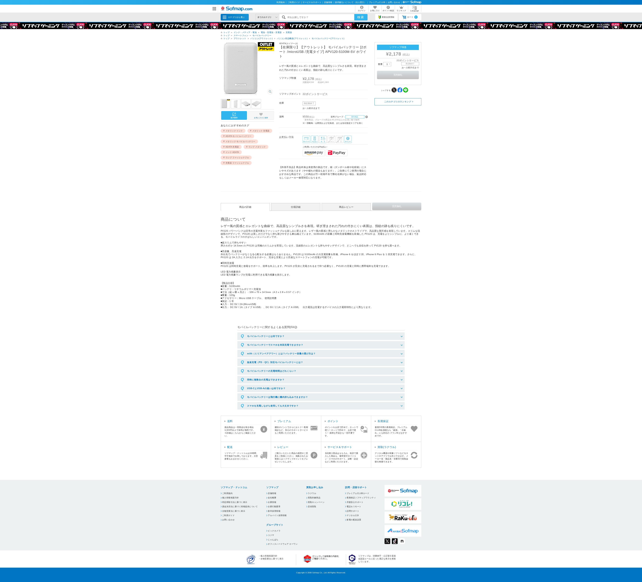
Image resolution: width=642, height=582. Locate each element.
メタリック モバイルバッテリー (240, 141)
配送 (230, 447)
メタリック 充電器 (261, 131)
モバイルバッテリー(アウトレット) (328, 38)
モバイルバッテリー (261, 35)
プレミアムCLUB (377, 2)
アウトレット (240, 38)
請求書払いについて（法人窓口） (350, 2)
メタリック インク (234, 131)
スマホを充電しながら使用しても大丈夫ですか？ (273, 406)
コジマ (271, 535)
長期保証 (383, 421)
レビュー (282, 447)
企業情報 (272, 502)
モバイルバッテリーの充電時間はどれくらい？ (271, 371)
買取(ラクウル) (387, 447)
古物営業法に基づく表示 (233, 511)
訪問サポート (353, 511)
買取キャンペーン (316, 502)
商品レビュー (346, 207)
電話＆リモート (354, 506)
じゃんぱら (273, 540)
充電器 (289, 32)
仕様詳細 (296, 207)
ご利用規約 (227, 493)
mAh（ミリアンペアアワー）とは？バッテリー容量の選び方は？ (281, 353)
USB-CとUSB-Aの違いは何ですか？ (266, 388)
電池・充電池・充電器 (271, 32)
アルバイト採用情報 (277, 515)
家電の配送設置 (354, 520)
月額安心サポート (355, 502)
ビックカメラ (274, 531)
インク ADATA (232, 152)
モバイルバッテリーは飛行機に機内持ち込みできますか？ (277, 397)
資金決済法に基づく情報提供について (240, 506)
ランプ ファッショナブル (237, 157)
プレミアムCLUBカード (358, 493)
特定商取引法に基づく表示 (234, 502)
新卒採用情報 (274, 511)
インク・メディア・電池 (245, 32)
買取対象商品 (314, 498)
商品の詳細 (245, 207)
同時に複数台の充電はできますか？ (266, 379)
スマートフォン (241, 35)
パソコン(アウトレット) (261, 38)
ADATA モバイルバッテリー (238, 136)
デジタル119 (353, 515)
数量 (380, 64)
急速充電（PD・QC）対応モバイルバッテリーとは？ (275, 362)
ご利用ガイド (294, 2)
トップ (226, 32)
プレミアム (284, 421)
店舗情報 (328, 2)
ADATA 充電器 (232, 147)
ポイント (333, 421)
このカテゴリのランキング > (398, 101)
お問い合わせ (394, 2)
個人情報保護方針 (230, 498)
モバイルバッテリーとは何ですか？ (266, 336)
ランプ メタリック (257, 147)
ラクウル (312, 493)
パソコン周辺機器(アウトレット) (292, 38)
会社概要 (272, 498)
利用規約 (281, 2)
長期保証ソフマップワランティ (361, 498)
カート (412, 17)
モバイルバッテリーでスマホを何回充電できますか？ (275, 345)
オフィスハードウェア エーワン (283, 544)
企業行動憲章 (274, 506)
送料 (230, 421)
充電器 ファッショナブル (237, 163)
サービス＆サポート (312, 2)
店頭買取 (312, 506)
